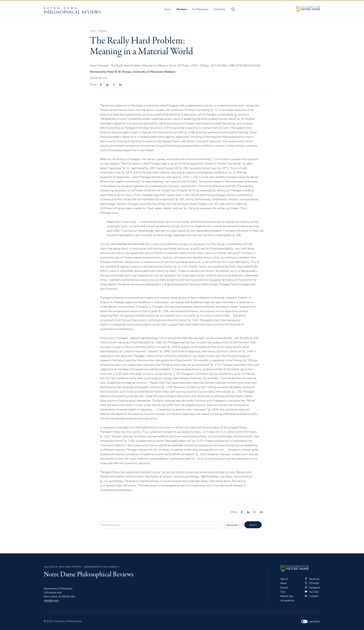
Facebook (314, 578)
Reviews (182, 9)
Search (253, 524)
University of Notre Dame (68, 621)
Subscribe (219, 9)
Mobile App (286, 595)
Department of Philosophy (101, 566)
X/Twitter (313, 583)
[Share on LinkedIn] (107, 84)
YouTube (313, 591)
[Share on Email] (120, 84)
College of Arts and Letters (62, 566)
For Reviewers (200, 9)
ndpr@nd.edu (51, 600)
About (167, 9)
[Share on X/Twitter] (114, 84)
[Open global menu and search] (232, 9)
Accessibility (287, 600)
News (283, 583)
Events (284, 587)
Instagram (314, 587)
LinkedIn (313, 595)
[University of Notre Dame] (308, 9)
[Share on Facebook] (101, 84)
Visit (283, 591)
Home (93, 30)
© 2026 (48, 621)
